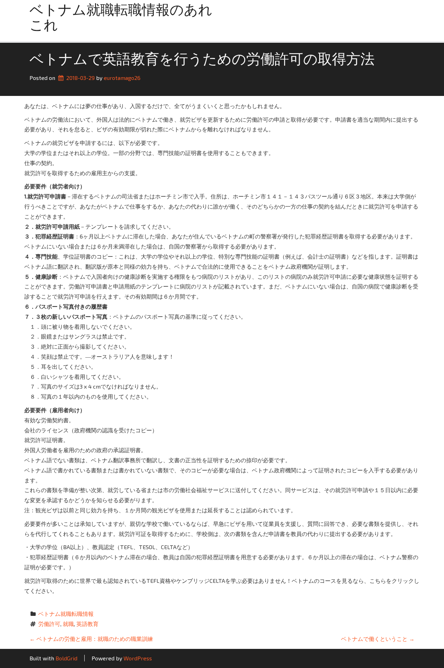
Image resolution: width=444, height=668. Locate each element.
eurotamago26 (122, 77)
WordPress (137, 658)
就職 (68, 623)
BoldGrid (66, 658)
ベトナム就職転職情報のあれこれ (120, 18)
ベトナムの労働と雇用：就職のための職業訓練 (91, 638)
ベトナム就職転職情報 (66, 613)
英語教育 (87, 623)
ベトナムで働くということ (378, 638)
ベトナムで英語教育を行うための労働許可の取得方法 (202, 60)
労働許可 (49, 623)
